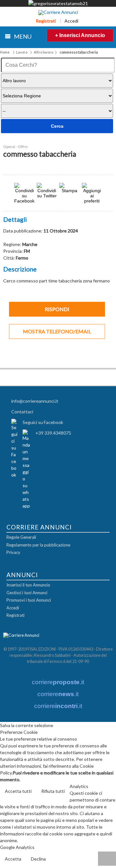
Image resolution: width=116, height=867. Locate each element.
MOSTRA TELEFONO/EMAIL (57, 331)
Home (5, 52)
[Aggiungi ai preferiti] (92, 193)
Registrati (46, 21)
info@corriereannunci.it (34, 401)
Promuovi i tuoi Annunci (28, 600)
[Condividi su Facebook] (24, 200)
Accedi (71, 21)
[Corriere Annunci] (58, 12)
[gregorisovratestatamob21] (58, 3)
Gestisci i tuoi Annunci (26, 592)
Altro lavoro (43, 52)
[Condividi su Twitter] (46, 195)
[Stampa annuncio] (69, 190)
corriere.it (58, 682)
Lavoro (21, 52)
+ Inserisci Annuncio (80, 35)
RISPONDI (57, 309)
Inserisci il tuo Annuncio (28, 584)
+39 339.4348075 (53, 433)
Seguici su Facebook (43, 422)
